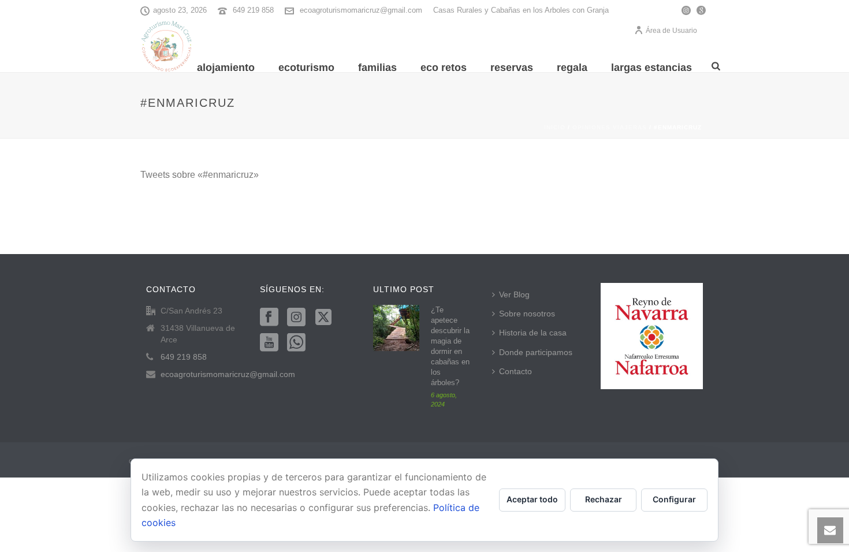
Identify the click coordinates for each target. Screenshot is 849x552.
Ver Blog (514, 294)
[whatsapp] (296, 343)
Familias (377, 67)
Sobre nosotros (527, 313)
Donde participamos (535, 352)
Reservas (511, 67)
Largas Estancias (651, 67)
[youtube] (269, 343)
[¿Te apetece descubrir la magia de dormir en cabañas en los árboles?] (396, 328)
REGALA (572, 67)
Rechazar (603, 499)
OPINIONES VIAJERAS (609, 127)
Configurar (674, 499)
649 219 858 (253, 10)
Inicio (554, 127)
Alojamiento (226, 67)
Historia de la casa (533, 332)
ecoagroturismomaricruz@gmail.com (361, 10)
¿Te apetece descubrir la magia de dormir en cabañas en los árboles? (450, 346)
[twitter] (323, 317)
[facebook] (269, 317)
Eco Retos (443, 67)
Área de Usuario (671, 31)
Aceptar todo (532, 499)
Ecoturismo (306, 67)
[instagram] (296, 317)
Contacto (515, 371)
